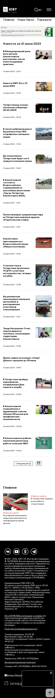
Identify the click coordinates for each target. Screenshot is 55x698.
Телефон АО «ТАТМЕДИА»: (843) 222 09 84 (25, 666)
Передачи (44, 19)
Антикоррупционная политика (20, 662)
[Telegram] (34, 551)
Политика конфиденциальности (21, 629)
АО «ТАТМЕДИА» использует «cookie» (23, 616)
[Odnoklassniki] (25, 551)
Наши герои (25, 19)
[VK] (8, 551)
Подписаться (37, 682)
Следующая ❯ (23, 463)
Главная (8, 19)
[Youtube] (16, 551)
